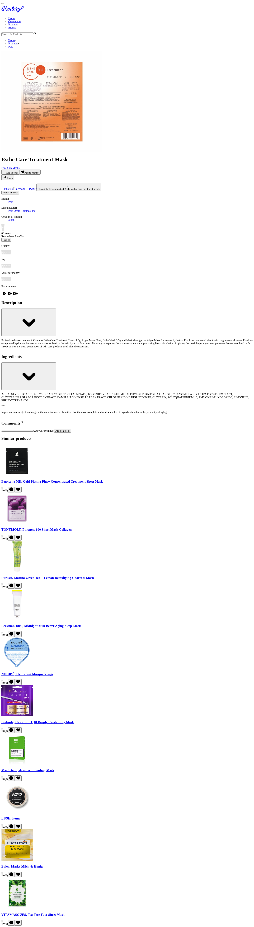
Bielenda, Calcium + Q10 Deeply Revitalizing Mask (37, 722)
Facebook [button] (20, 188)
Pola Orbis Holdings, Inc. (22, 210)
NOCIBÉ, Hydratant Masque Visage (27, 674)
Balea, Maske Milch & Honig (22, 866)
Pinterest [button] (8, 188)
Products (13, 24)
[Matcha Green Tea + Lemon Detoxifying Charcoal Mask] (17, 571)
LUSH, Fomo (11, 818)
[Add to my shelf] (11, 489)
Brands (12, 27)
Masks (16, 167)
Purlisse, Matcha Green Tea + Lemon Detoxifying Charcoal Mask (47, 578)
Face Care (6, 167)
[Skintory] (13, 12)
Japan (11, 219)
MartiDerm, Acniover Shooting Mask (27, 770)
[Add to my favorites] (18, 489)
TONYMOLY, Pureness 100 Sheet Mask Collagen (36, 529)
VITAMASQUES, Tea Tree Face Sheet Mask (33, 914)
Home (11, 18)
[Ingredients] (28, 376)
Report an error (10, 192)
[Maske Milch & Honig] (17, 859)
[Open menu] (2, 3)
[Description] (28, 322)
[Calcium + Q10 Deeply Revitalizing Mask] (17, 715)
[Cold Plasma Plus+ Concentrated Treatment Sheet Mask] (17, 474)
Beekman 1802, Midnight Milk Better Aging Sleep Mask (41, 626)
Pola (10, 46)
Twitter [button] (32, 188)
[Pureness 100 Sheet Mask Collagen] (17, 522)
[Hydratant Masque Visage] (17, 667)
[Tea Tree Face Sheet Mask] (17, 907)
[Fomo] (17, 811)
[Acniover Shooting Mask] (17, 763)
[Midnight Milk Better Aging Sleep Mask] (17, 619)
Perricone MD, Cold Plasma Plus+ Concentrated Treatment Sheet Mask (52, 481)
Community (14, 21)
